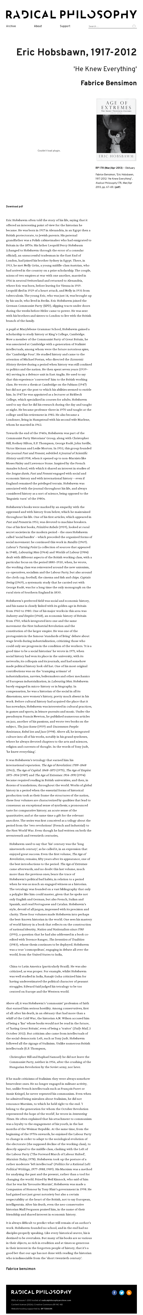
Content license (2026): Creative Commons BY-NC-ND (37, 1304)
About (38, 26)
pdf (117, 187)
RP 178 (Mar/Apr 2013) (109, 168)
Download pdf (14, 206)
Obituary (130, 168)
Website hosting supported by (31, 1308)
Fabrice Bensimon (109, 83)
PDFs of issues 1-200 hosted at (41, 1300)
